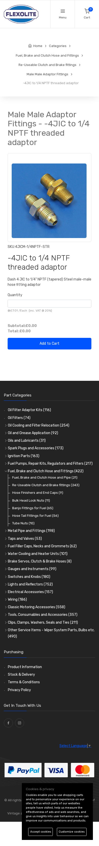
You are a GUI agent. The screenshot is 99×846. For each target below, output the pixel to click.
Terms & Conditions (24, 682)
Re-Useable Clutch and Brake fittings (45, 485)
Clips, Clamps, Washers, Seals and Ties (43, 622)
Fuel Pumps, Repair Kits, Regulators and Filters (50, 463)
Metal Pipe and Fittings (31, 531)
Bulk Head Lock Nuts (31, 500)
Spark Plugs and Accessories (35, 448)
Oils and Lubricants (27, 440)
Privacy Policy (19, 690)
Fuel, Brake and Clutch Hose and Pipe (44, 477)
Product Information (25, 667)
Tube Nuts (23, 523)
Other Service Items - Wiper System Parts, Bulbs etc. (51, 633)
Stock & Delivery (21, 674)
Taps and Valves (25, 538)
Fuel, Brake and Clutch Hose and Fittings (46, 471)
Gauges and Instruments (32, 569)
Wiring (17, 599)
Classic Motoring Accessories (36, 607)
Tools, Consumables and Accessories (42, 615)
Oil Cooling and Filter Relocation (38, 425)
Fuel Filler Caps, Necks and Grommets (42, 546)
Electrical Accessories (30, 592)
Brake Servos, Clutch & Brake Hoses (40, 561)
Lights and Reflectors (30, 584)
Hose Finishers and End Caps (37, 493)
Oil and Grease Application (33, 433)
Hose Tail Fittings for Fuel (35, 516)
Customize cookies (72, 831)
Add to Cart (50, 343)
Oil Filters (19, 418)
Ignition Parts (23, 456)
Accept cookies (40, 831)
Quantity (15, 295)
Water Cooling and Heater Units (38, 554)
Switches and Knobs (29, 577)
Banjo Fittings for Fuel (32, 508)
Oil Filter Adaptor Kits (29, 410)
